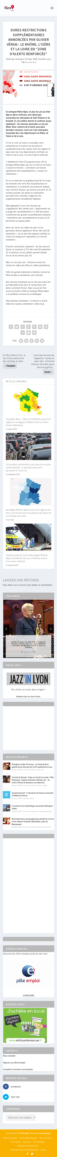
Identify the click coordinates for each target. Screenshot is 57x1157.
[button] (24, 655)
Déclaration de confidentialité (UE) (24, 1149)
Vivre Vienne (16, 1142)
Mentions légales (11, 1138)
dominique (19, 59)
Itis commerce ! (45, 1133)
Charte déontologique (28, 1138)
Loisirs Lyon (40, 770)
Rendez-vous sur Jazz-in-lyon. (28, 696)
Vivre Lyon (27, 1142)
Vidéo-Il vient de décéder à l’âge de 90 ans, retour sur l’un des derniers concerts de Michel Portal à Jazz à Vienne (28, 644)
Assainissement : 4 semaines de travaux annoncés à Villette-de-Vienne (32, 794)
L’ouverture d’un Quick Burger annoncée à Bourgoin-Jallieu (32, 807)
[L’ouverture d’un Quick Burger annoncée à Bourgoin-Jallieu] (6, 807)
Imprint (43, 1149)
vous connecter (20, 584)
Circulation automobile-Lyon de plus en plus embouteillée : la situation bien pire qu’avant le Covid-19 (28, 467)
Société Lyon (44, 59)
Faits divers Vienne (44, 827)
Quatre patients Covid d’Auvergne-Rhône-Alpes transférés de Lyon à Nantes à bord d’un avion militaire (27, 558)
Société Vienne (28, 798)
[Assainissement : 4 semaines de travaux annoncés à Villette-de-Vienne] (6, 794)
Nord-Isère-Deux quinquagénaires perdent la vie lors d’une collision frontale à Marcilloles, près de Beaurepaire (33, 821)
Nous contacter (9, 1055)
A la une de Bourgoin (30, 811)
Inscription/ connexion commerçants (18, 1069)
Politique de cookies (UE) (28, 1145)
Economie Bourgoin (45, 811)
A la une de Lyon (29, 770)
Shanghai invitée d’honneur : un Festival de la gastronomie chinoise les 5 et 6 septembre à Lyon (32, 765)
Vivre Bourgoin (39, 1142)
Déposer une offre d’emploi (14, 1062)
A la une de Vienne (29, 785)
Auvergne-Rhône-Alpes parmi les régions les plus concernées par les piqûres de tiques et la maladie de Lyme (28, 512)
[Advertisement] (25, 730)
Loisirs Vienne (42, 785)
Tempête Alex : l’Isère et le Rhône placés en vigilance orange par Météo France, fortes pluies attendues (28, 422)
